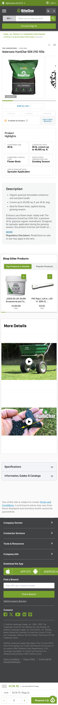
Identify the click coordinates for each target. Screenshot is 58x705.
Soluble (39, 37)
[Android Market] (42, 569)
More (9, 232)
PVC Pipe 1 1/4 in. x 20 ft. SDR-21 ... (42, 300)
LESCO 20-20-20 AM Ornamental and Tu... (16, 300)
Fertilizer (29, 37)
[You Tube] (18, 615)
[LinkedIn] (25, 615)
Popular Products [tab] (44, 266)
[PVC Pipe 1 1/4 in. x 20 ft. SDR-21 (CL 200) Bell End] (42, 286)
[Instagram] (31, 615)
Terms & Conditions (12, 659)
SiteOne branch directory (15, 601)
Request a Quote (44, 700)
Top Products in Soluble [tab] (17, 266)
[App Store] (15, 569)
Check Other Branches (48, 120)
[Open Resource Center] (53, 700)
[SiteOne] (25, 13)
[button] (14, 3)
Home (6, 34)
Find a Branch (11, 579)
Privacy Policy (29, 659)
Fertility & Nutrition (14, 37)
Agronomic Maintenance (34, 34)
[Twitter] (11, 615)
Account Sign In (29, 26)
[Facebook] (6, 615)
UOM (6, 693)
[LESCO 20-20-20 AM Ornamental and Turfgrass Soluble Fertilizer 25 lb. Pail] (16, 286)
